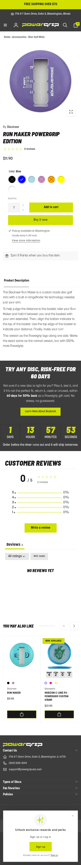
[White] (12, 189)
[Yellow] (61, 179)
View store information (26, 240)
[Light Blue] (31, 179)
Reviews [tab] (14, 545)
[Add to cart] (21, 714)
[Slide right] (74, 626)
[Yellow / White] (55, 683)
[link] (40, 14)
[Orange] (51, 179)
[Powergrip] (22, 746)
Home (7, 37)
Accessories (19, 37)
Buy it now (41, 219)
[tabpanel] (40, 583)
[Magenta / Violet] (51, 683)
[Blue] (21, 179)
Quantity (12, 198)
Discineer (11, 127)
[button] (5, 25)
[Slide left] (64, 626)
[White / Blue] (46, 683)
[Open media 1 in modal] (40, 81)
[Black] (12, 179)
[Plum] (41, 179)
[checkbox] (39, 556)
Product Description (16, 280)
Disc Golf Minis (36, 37)
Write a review (40, 527)
